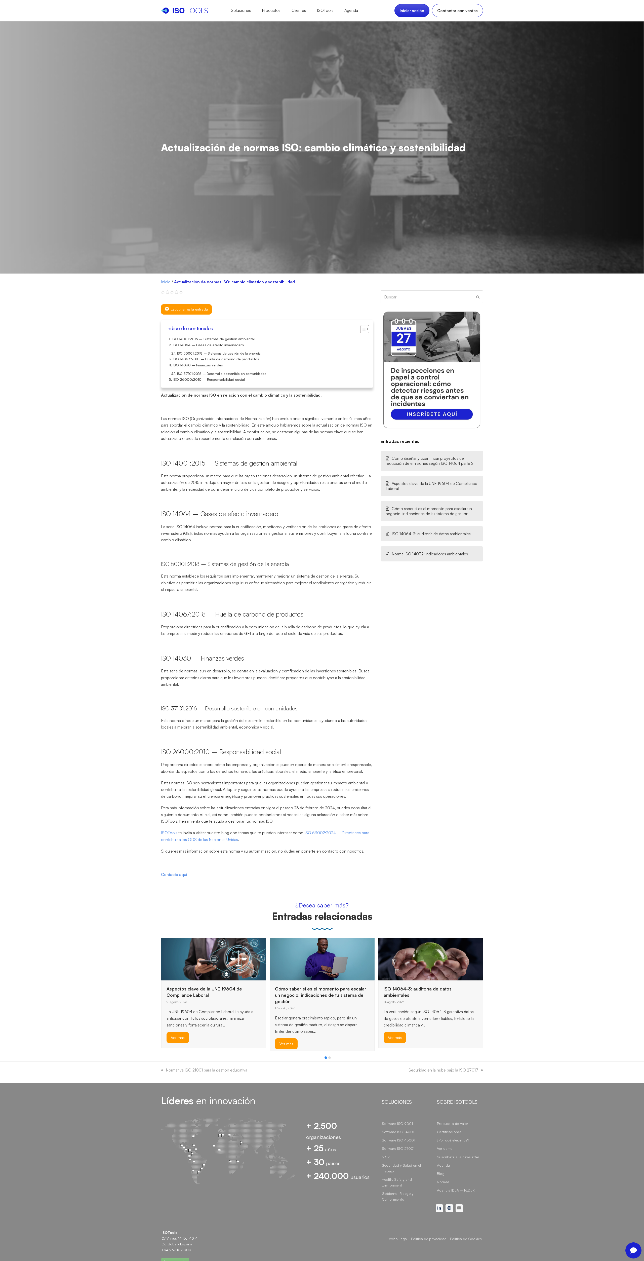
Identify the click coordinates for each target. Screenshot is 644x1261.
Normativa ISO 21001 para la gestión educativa (206, 1070)
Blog (441, 1173)
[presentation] (163, 1058)
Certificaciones (449, 1132)
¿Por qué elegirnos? (453, 1140)
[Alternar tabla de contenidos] (362, 329)
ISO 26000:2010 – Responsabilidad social (209, 379)
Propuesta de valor (452, 1123)
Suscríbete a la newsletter (458, 1157)
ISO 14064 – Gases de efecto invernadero (208, 344)
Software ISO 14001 (398, 1132)
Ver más (178, 1043)
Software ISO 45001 (398, 1140)
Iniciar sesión (412, 10)
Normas (443, 1182)
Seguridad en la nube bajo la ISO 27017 (443, 1070)
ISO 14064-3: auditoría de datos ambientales (431, 533)
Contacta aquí (174, 874)
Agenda (443, 1165)
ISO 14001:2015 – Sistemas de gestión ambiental (213, 338)
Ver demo (445, 1148)
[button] (326, 1057)
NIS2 (386, 1157)
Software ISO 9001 (397, 1123)
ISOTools (169, 832)
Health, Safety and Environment (397, 1182)
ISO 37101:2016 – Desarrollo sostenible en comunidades (221, 374)
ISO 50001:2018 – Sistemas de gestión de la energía (219, 353)
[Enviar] (477, 296)
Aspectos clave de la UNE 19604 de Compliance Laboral (431, 486)
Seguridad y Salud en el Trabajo (401, 1168)
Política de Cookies (466, 1239)
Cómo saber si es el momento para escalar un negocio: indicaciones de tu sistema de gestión (429, 511)
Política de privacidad (429, 1239)
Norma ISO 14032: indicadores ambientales (430, 553)
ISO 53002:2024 (320, 832)
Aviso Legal (398, 1239)
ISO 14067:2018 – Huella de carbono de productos (216, 359)
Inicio (166, 281)
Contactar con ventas (457, 10)
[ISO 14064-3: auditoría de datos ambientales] (322, 958)
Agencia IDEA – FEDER (456, 1190)
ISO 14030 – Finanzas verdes (198, 365)
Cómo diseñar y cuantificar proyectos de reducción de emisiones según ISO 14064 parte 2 (429, 461)
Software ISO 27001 (398, 1148)
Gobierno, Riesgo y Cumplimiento (398, 1196)
